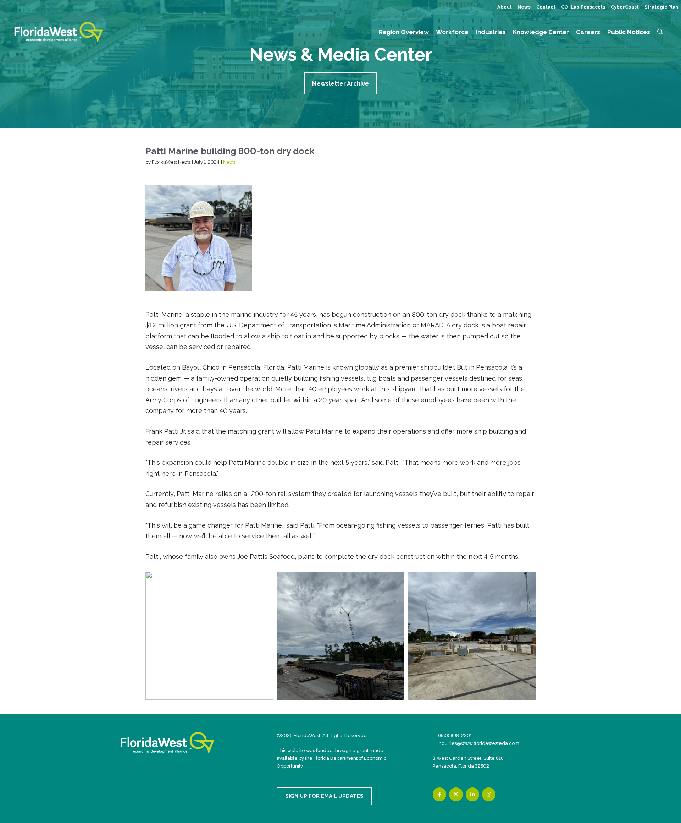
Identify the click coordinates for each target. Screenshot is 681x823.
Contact (545, 7)
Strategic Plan (661, 7)
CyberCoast (625, 7)
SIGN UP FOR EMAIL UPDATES (324, 796)
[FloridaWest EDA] (58, 31)
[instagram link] (488, 794)
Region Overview (404, 32)
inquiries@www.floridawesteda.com (478, 743)
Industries (491, 32)
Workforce (452, 32)
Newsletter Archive (340, 83)
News (524, 7)
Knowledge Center (541, 32)
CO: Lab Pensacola (583, 7)
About (504, 7)
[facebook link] (439, 794)
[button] (660, 32)
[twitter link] (456, 794)
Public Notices (628, 32)
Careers (588, 32)
